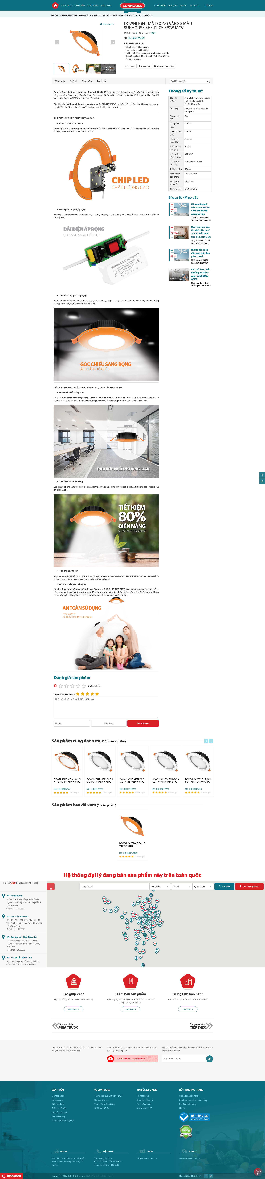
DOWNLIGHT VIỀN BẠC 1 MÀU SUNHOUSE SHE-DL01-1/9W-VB (133, 781)
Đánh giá (101, 81)
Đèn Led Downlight (81, 15)
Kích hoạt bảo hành (165, 66)
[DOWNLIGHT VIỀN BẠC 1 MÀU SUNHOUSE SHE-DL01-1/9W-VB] (132, 762)
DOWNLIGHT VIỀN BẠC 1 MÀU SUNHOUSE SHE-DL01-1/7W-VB (100, 781)
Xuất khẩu (93, 6)
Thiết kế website (93, 1176)
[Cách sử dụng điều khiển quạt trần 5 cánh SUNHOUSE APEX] (179, 274)
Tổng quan (60, 81)
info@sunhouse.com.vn (147, 1158)
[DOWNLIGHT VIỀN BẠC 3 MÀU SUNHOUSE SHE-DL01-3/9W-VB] (198, 762)
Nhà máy (172, 6)
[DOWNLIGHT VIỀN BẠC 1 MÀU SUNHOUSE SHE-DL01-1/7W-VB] (100, 762)
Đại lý (183, 6)
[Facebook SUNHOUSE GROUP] (262, 477)
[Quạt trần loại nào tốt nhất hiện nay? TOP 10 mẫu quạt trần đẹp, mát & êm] (179, 232)
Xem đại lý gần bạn (250, 886)
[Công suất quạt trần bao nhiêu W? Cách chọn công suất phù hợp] (179, 209)
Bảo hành (106, 6)
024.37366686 (115, 1161)
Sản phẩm (80, 6)
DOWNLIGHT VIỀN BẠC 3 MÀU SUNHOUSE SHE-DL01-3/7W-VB (165, 781)
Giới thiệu (66, 6)
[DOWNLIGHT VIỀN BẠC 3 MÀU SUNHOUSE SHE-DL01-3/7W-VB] (165, 762)
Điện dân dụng (66, 15)
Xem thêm (72, 1009)
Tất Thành (108, 1176)
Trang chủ (55, 5)
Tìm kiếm (226, 886)
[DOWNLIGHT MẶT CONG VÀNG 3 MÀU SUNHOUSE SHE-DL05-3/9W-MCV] (132, 826)
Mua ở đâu (145, 66)
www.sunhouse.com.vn (189, 1158)
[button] (57, 42)
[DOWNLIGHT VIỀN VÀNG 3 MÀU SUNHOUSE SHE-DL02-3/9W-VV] (67, 762)
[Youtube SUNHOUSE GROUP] (262, 483)
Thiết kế (73, 81)
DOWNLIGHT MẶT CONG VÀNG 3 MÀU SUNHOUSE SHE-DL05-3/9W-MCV (122, 15)
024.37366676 (100, 1161)
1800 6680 (114, 1165)
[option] (85, 42)
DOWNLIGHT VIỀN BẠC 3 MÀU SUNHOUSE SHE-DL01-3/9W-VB (198, 781)
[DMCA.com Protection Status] (186, 1138)
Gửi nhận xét (143, 723)
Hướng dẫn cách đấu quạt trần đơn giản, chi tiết (200, 253)
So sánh (131, 66)
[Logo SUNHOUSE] (132, 13)
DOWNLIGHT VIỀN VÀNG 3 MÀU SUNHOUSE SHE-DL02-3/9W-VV (67, 781)
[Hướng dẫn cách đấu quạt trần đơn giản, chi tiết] (179, 255)
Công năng (87, 81)
